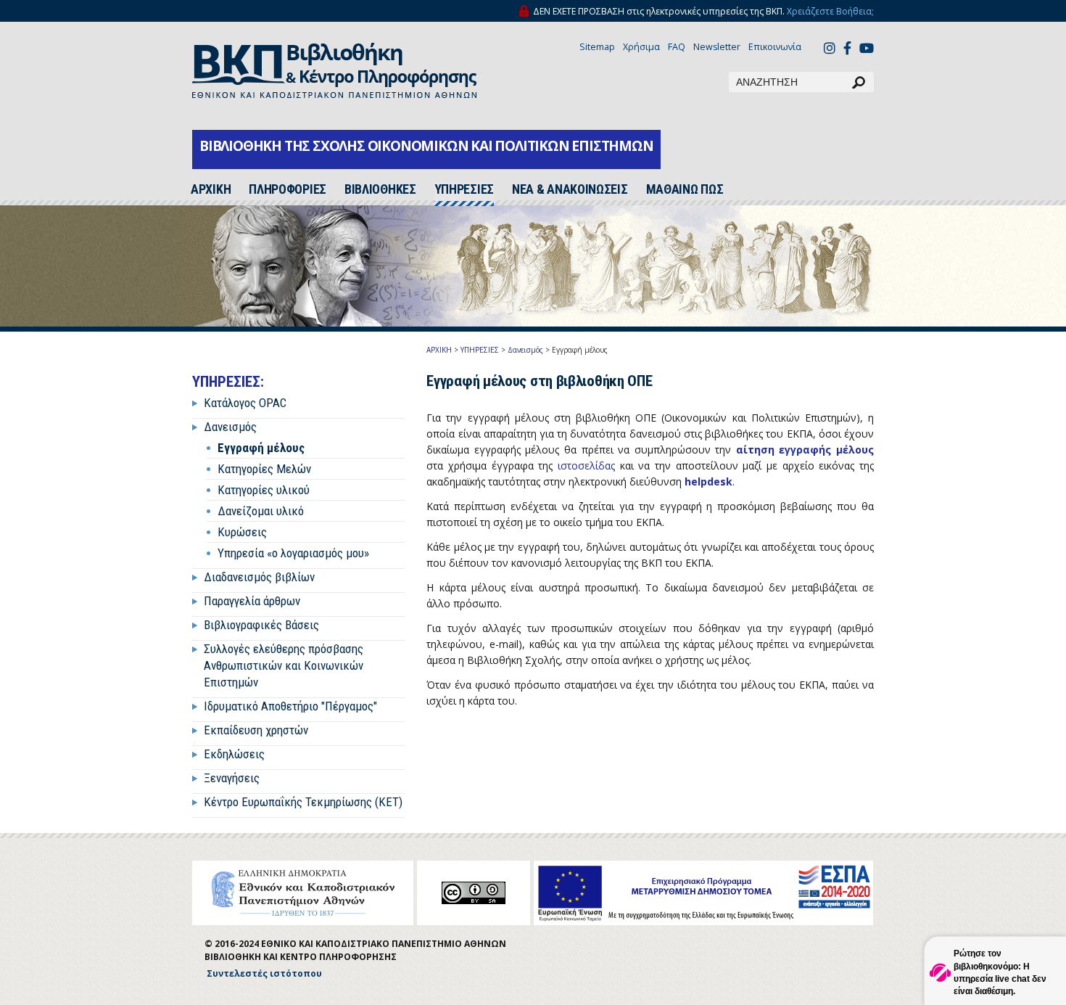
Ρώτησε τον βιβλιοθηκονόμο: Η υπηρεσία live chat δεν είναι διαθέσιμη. (1000, 972)
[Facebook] (847, 50)
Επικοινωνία (774, 47)
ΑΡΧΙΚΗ (439, 350)
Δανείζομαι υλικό (261, 511)
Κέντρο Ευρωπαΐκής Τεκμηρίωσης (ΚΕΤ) (303, 802)
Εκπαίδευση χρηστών (256, 730)
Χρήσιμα (641, 47)
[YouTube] (866, 50)
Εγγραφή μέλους (261, 447)
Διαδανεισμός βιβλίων (259, 577)
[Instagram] (829, 50)
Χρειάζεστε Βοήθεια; (830, 11)
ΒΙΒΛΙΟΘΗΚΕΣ (380, 189)
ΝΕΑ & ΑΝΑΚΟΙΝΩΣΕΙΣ (570, 189)
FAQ (676, 47)
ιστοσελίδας (586, 465)
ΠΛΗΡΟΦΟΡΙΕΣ (287, 189)
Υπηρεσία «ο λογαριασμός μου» (293, 553)
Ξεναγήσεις (232, 778)
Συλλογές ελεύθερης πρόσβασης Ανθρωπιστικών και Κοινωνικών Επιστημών (283, 665)
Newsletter (716, 47)
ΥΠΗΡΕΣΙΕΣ (464, 189)
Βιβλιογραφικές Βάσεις (261, 625)
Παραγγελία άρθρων (252, 601)
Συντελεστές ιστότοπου (264, 973)
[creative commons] (473, 893)
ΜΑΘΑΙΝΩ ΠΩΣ (685, 189)
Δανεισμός (230, 426)
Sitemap (597, 47)
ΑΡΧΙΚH (211, 189)
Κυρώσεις (242, 532)
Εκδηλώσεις (234, 754)
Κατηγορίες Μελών (264, 469)
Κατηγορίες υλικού (264, 490)
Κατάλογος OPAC (245, 402)
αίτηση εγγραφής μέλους (805, 449)
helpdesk (708, 481)
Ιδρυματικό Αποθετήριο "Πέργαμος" (290, 706)
